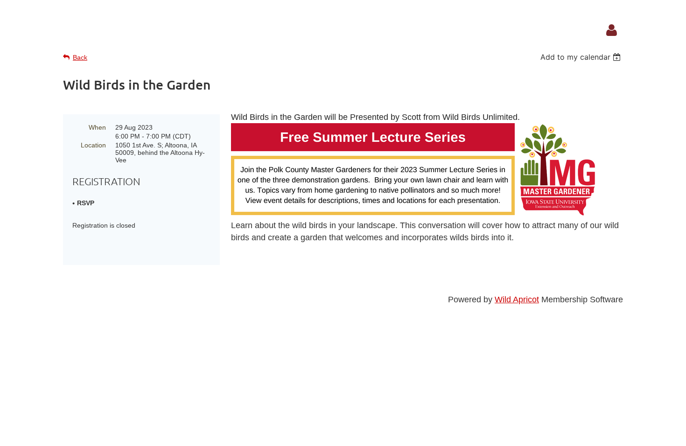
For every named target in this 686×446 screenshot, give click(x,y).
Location (93, 145)
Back (80, 57)
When (97, 127)
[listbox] (581, 57)
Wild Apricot (517, 299)
